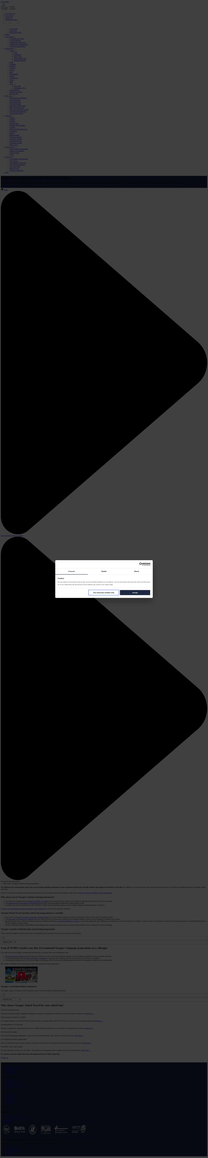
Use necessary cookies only (103, 593)
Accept (135, 593)
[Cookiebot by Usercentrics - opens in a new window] (140, 564)
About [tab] (136, 571)
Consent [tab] (71, 571)
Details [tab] (104, 571)
